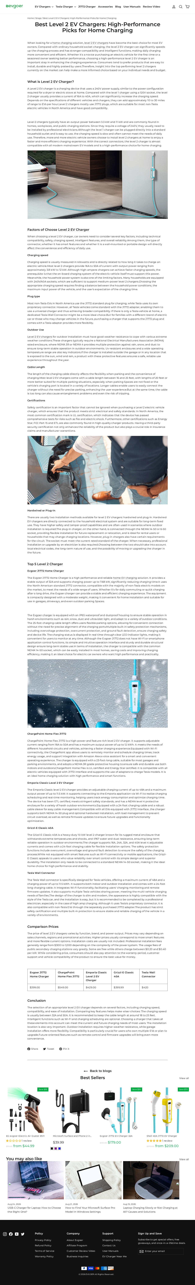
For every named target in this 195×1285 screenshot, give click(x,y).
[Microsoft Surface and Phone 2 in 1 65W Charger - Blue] (59, 1148)
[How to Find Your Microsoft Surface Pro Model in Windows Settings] (93, 1180)
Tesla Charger (65, 6)
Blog (118, 6)
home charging (62, 42)
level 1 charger (120, 92)
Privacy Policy (43, 1240)
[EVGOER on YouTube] (17, 1234)
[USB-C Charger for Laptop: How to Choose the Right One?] (36, 1180)
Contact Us (108, 1245)
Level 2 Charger (50, 564)
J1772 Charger (87, 6)
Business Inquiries (77, 1256)
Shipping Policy (111, 1240)
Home (30, 18)
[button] (14, 1140)
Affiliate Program (77, 1245)
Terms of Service (44, 1251)
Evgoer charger (43, 615)
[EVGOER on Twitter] (23, 1234)
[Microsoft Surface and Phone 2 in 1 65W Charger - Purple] (55, 1148)
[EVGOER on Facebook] (11, 1234)
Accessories (105, 6)
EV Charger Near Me (114, 1256)
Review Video (151, 6)
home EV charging (125, 577)
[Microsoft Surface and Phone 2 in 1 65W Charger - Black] (52, 1148)
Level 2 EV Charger (56, 82)
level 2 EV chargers (96, 42)
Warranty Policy (44, 1256)
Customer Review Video (81, 1251)
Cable (31, 367)
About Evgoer (75, 1240)
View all (184, 1078)
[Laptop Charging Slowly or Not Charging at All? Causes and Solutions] (151, 1180)
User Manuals (131, 6)
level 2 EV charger (79, 1007)
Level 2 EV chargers (39, 336)
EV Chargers (43, 6)
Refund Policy (43, 1245)
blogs (38, 18)
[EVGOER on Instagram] (5, 1234)
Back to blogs (100, 1071)
